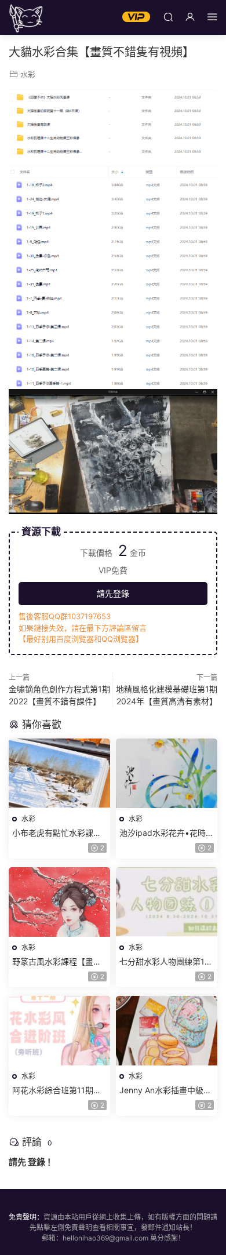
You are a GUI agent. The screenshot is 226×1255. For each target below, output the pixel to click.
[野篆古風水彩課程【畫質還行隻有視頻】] (59, 902)
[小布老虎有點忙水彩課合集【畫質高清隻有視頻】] (59, 773)
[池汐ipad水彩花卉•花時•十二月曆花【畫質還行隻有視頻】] (166, 773)
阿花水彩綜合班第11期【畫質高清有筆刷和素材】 (59, 1090)
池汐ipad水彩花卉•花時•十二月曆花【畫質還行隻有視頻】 (164, 833)
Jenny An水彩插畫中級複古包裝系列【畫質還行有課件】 (165, 1090)
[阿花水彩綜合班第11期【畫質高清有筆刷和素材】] (59, 1030)
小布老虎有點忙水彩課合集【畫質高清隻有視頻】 (56, 833)
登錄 (36, 1161)
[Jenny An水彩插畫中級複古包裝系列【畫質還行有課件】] (166, 1030)
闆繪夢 (26, 17)
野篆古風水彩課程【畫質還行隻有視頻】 (56, 961)
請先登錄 (113, 593)
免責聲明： (26, 1217)
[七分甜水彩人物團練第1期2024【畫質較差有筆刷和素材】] (166, 902)
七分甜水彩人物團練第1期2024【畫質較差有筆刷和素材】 (166, 961)
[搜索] (168, 16)
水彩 (27, 74)
